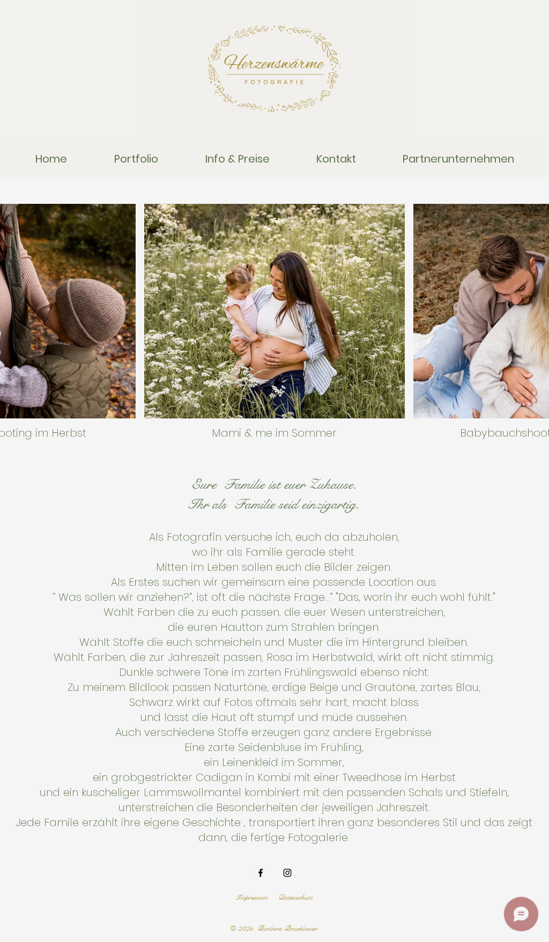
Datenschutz (295, 897)
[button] (136, 159)
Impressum (252, 897)
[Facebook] (260, 872)
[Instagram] (287, 872)
